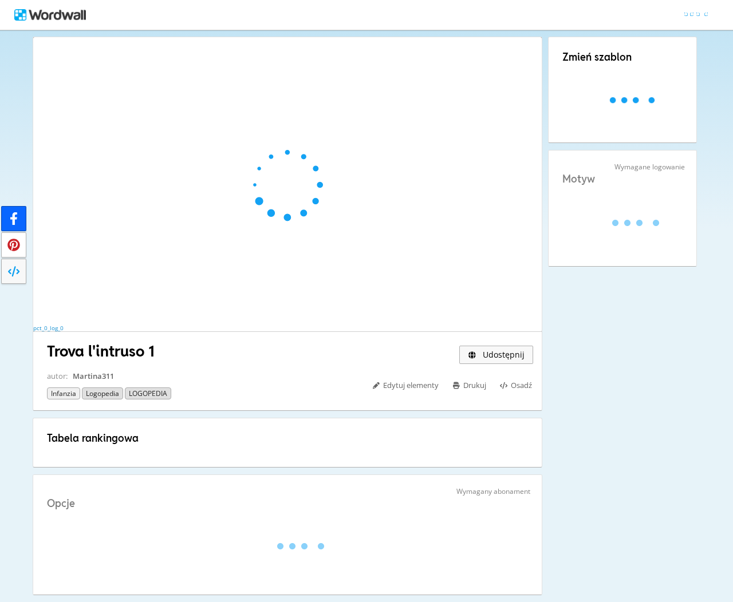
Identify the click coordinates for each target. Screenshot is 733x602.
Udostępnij (502, 354)
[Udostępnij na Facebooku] (13, 218)
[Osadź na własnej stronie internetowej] (13, 271)
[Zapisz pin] (13, 245)
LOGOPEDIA (148, 393)
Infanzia (63, 393)
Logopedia (102, 393)
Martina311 (93, 376)
